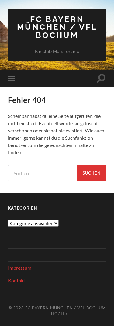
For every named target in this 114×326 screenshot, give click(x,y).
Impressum (19, 268)
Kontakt (16, 280)
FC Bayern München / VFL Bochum (57, 27)
